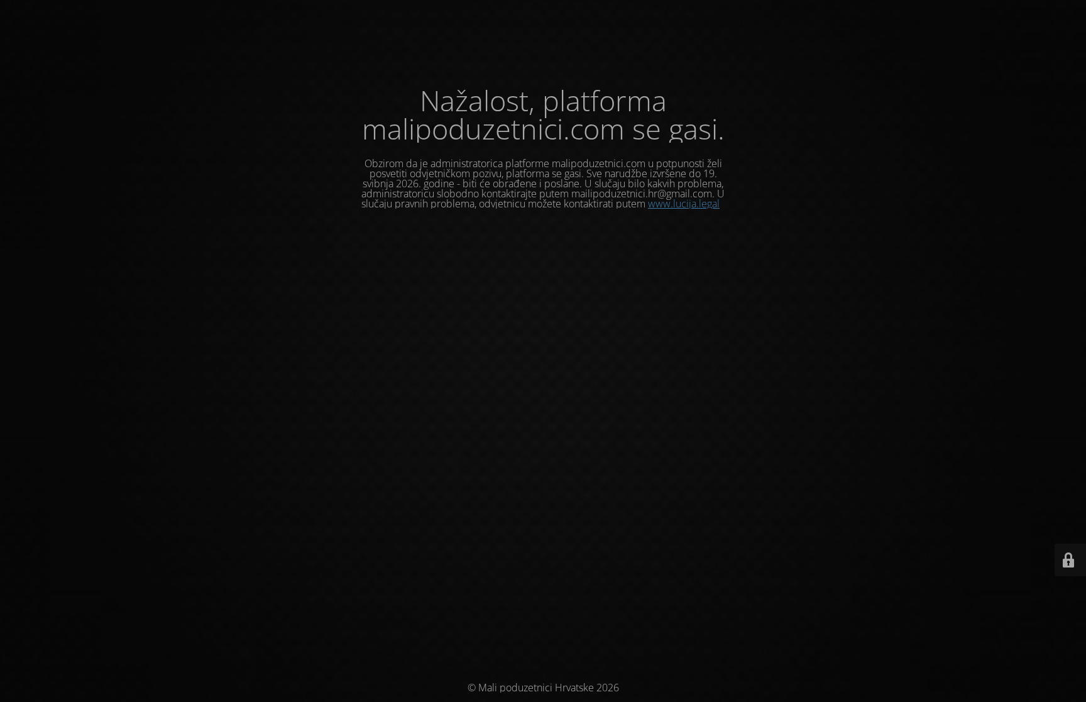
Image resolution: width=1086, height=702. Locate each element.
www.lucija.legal (684, 204)
